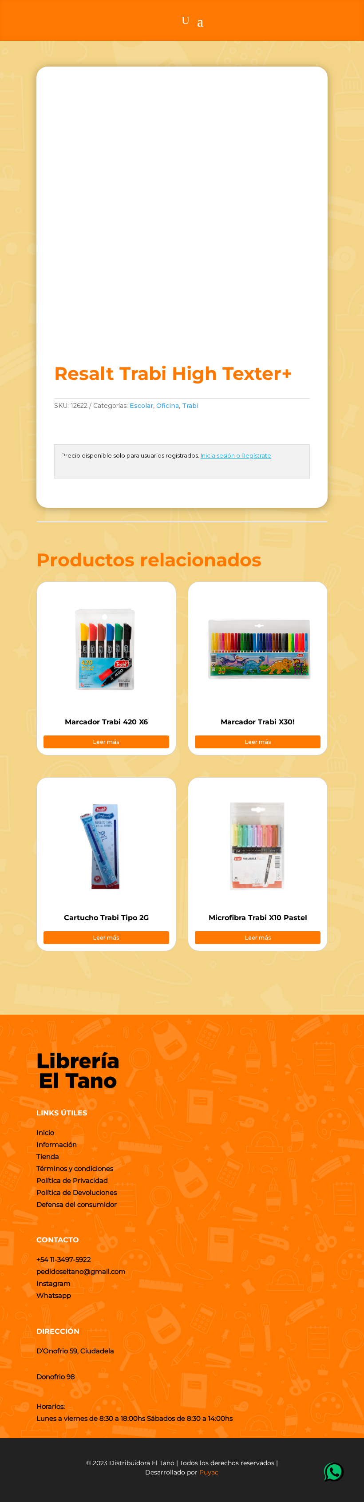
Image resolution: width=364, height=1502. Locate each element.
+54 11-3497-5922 (63, 1259)
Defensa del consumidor (76, 1204)
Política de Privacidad (72, 1180)
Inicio (45, 1132)
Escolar (141, 406)
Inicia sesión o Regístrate (236, 455)
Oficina (167, 406)
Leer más (106, 742)
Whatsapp (53, 1295)
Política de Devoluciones (76, 1192)
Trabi (190, 406)
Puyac (208, 1472)
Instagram (53, 1283)
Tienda (47, 1156)
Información (56, 1144)
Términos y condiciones (74, 1168)
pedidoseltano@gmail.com (81, 1271)
